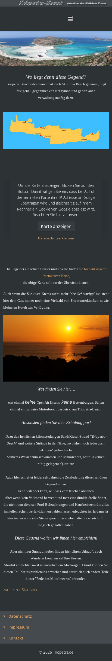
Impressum (18, 627)
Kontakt (15, 638)
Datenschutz (19, 616)
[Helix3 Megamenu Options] (70, 18)
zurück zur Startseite (20, 589)
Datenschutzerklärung (56, 238)
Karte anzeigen (56, 226)
